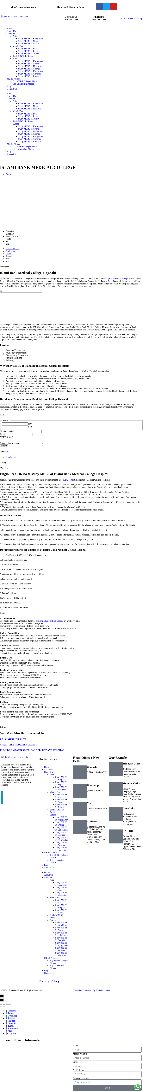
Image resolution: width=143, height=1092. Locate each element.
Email (3, 434)
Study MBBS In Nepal (28, 106)
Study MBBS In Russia (23, 121)
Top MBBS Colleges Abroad (25, 146)
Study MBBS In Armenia (29, 139)
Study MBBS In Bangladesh (30, 103)
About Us (11, 96)
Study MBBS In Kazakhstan (30, 126)
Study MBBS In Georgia (29, 134)
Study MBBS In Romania (29, 141)
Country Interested (81, 1078)
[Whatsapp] (88, 18)
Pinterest (11, 1021)
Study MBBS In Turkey (28, 119)
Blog (9, 151)
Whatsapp (98, 16)
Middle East (18, 111)
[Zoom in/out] (9, 1004)
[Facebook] (2, 792)
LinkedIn (11, 1023)
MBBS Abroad (13, 144)
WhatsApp (12, 1016)
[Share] (4, 1004)
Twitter (10, 1013)
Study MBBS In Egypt (28, 116)
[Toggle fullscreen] (7, 1004)
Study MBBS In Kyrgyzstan (30, 136)
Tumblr (10, 1026)
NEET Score (6, 437)
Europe (16, 124)
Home (9, 93)
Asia (15, 101)
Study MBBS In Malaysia (29, 108)
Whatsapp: (93, 785)
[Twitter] (2, 795)
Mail (9, 1031)
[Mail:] (80, 809)
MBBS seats (67, 480)
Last (30, 427)
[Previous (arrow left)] (1, 1006)
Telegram (11, 1018)
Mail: (90, 803)
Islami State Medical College (50, 621)
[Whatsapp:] (80, 791)
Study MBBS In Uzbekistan (30, 131)
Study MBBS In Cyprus (29, 129)
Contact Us (71, 16)
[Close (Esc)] (1, 1004)
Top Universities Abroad (23, 149)
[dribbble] (2, 800)
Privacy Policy (49, 981)
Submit (4, 446)
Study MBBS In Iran (27, 114)
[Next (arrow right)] (4, 1006)
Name (75, 1045)
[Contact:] (80, 772)
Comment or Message (9, 443)
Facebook (11, 1011)
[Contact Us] (61, 18)
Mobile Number (8, 431)
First (30, 424)
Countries (11, 98)
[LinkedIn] (2, 797)
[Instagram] (2, 802)
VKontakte (12, 1028)
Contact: (92, 766)
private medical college (118, 278)
